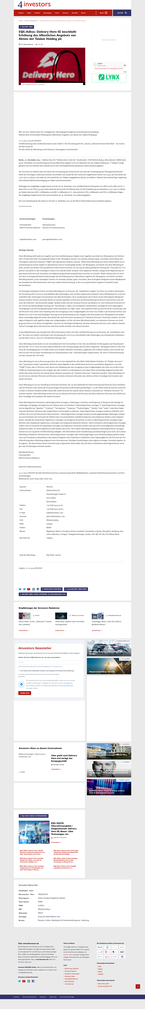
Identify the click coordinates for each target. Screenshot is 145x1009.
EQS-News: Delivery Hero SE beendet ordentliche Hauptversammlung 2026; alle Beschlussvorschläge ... (66, 852)
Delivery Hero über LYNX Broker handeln (109, 81)
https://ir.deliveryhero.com (49, 916)
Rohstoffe (75, 13)
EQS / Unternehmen (62, 838)
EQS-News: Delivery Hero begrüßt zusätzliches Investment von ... (65, 867)
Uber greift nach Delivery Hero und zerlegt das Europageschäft (64, 758)
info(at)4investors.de (26, 972)
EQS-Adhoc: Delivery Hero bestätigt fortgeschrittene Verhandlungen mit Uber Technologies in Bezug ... (32, 868)
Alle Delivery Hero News (77, 589)
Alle (102, 13)
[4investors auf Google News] (33, 589)
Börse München (69, 981)
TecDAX (100, 974)
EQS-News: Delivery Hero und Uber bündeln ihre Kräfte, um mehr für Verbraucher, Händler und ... (31, 860)
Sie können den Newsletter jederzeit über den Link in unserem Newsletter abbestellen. (38, 675)
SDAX (100, 972)
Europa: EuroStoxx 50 (105, 986)
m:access (65, 13)
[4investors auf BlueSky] (20, 589)
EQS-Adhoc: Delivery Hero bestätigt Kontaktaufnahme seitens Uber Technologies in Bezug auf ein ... (65, 860)
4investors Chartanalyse (72, 974)
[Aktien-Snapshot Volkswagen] (122, 956)
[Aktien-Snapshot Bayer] (107, 947)
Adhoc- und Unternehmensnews (31, 20)
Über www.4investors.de (29, 997)
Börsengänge (47, 13)
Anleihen (37, 13)
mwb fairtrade (69, 984)
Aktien (29, 13)
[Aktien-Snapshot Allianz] (100, 947)
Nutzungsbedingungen (66, 685)
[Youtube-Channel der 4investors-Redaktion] (28, 589)
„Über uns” (27, 962)
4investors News (70, 976)
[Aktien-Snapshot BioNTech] (115, 947)
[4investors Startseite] (34, 5)
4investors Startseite (52, 589)
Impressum (43, 997)
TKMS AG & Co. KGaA (78, 615)
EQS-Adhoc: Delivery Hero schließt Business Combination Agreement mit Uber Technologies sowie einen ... (32, 852)
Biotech (83, 13)
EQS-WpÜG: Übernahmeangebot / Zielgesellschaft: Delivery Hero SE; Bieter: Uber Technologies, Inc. (64, 828)
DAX (99, 966)
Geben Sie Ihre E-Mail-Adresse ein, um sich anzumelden (39, 657)
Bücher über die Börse (72, 968)
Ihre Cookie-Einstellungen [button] (67, 997)
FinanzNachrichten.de (71, 979)
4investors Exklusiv (70, 971)
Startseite (16, 997)
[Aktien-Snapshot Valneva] (115, 956)
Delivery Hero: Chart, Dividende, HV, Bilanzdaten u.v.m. (44, 594)
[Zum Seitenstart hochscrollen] (138, 986)
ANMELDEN (24, 693)
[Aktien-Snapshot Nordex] (100, 956)
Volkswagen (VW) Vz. (114, 615)
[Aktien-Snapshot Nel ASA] (122, 952)
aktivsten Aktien (68, 954)
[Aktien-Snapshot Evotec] (115, 952)
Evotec (37, 615)
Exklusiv (21, 13)
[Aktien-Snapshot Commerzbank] (122, 947)
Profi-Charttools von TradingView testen (109, 69)
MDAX (100, 969)
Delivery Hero (27, 27)
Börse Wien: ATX (103, 984)
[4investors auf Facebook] (38, 589)
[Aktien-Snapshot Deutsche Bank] (100, 952)
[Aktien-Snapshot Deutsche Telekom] (107, 952)
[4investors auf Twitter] (24, 589)
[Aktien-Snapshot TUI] (107, 956)
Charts (57, 13)
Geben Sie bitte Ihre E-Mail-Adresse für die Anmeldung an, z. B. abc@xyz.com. (40, 666)
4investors (21, 20)
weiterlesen (23, 630)
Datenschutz (53, 997)
